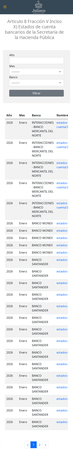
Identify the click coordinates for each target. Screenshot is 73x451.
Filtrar (37, 93)
